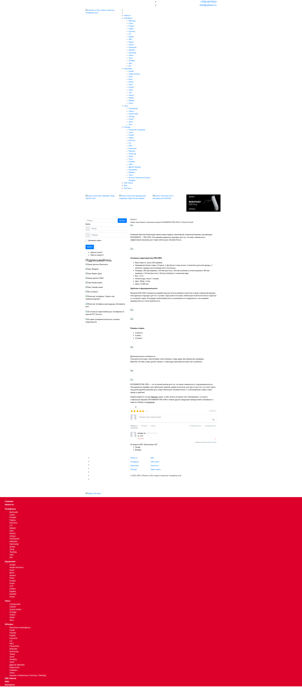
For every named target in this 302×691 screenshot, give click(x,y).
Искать (122, 221)
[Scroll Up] (0, 690)
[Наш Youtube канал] (106, 287)
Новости (127, 15)
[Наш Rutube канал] (106, 282)
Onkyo (131, 45)
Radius (131, 98)
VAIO (131, 164)
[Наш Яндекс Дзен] (106, 273)
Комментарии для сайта (205, 442)
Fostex (131, 87)
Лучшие (144, 426)
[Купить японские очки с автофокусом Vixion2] (168, 197)
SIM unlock (155, 462)
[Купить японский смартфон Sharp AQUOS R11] (101, 197)
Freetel (131, 26)
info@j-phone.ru (208, 5)
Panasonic (133, 47)
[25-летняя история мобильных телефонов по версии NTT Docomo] (106, 313)
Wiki (125, 186)
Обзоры (127, 127)
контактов (150, 402)
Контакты (128, 188)
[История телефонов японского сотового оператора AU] (106, 320)
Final (130, 85)
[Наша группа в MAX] (106, 278)
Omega (131, 116)
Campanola (133, 108)
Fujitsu (131, 29)
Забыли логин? (96, 252)
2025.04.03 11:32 (152, 433)
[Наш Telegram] (106, 269)
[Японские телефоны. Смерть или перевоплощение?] (106, 297)
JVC (130, 92)
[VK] (91, 461)
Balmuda (132, 21)
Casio (131, 23)
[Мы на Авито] (106, 291)
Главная (9, 501)
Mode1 (131, 37)
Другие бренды (135, 167)
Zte (130, 66)
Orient (131, 119)
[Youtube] (91, 464)
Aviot (130, 77)
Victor (131, 103)
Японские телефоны (137, 130)
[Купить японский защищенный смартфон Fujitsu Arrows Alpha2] (134, 197)
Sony (131, 58)
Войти (89, 247)
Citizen (131, 111)
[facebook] (91, 468)
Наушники (128, 69)
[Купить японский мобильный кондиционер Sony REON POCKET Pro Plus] (201, 203)
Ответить (141, 438)
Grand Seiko (133, 114)
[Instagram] (91, 471)
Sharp (131, 55)
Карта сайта (155, 469)
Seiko (131, 122)
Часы (126, 106)
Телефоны (128, 18)
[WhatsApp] (91, 478)
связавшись (207, 400)
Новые (134, 426)
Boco (131, 79)
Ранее (153, 426)
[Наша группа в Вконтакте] (106, 264)
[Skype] (91, 475)
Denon (131, 82)
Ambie (131, 71)
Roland (131, 100)
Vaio (130, 63)
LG (130, 34)
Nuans (131, 42)
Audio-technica (134, 74)
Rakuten (132, 50)
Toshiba (131, 61)
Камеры (132, 172)
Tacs (130, 124)
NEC (130, 39)
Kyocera (132, 31)
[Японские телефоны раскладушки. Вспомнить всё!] (106, 305)
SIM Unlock (128, 183)
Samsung (132, 53)
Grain (131, 90)
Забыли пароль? (97, 255)
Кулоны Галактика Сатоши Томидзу (139, 179)
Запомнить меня (94, 240)
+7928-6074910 (208, 1)
